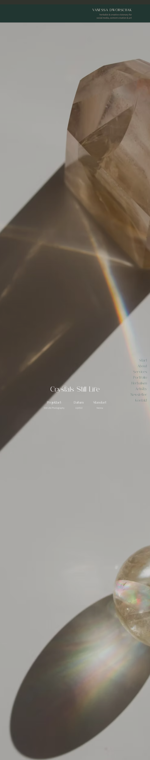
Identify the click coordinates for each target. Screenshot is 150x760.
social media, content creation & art (114, 17)
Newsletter (139, 394)
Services (140, 371)
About (142, 365)
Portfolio (140, 377)
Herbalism (139, 383)
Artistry (141, 388)
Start (143, 360)
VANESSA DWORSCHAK (112, 9)
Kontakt (141, 400)
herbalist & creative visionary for (115, 14)
